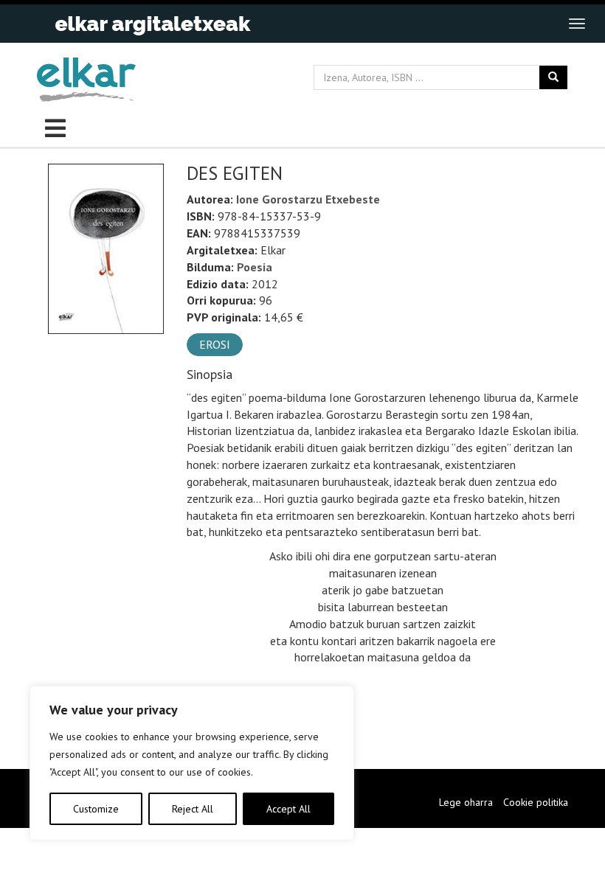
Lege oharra (466, 802)
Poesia (254, 267)
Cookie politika (535, 802)
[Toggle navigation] (577, 23)
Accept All (288, 808)
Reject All (192, 808)
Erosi (214, 344)
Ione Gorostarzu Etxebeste (308, 199)
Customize (96, 808)
